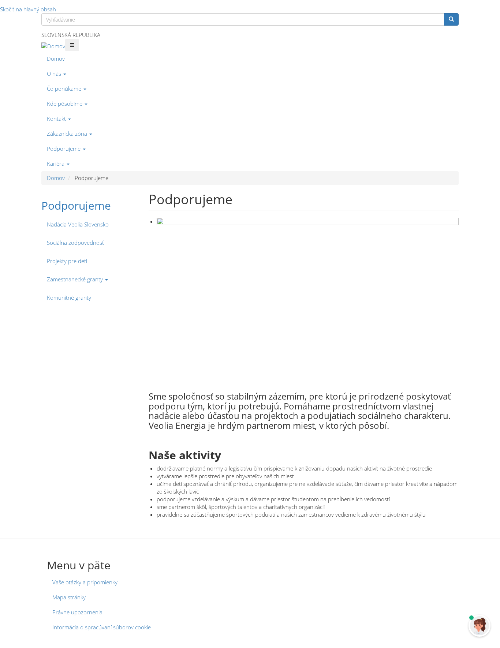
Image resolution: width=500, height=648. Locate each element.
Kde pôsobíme (65, 103)
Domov (56, 58)
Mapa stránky (69, 597)
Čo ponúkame (65, 88)
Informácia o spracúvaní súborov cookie (101, 627)
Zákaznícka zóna (68, 133)
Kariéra (56, 163)
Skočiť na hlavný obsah (28, 9)
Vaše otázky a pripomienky (84, 582)
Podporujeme (64, 148)
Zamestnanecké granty (75, 279)
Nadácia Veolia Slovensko (78, 224)
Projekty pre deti (67, 261)
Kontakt (57, 118)
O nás (55, 73)
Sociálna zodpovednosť (75, 242)
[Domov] (53, 46)
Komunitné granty (69, 297)
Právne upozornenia (77, 612)
